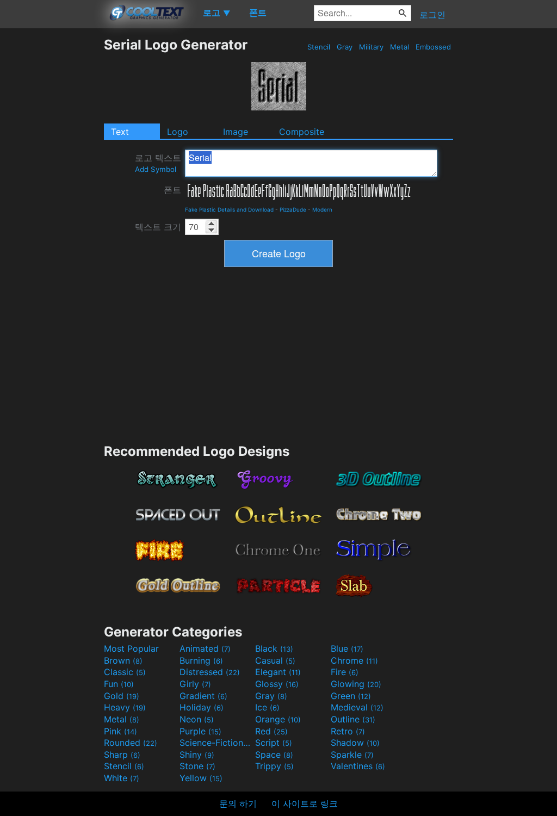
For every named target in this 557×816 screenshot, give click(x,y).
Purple (200, 731)
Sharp (122, 754)
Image (235, 131)
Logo (177, 131)
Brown (123, 660)
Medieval (357, 707)
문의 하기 (238, 803)
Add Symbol (155, 169)
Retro (348, 731)
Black (274, 648)
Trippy (274, 766)
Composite (301, 131)
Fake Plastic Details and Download (229, 209)
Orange (278, 719)
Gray (345, 46)
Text (120, 131)
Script (273, 742)
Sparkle (352, 754)
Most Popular (131, 648)
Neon (197, 719)
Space (274, 754)
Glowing (356, 683)
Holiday (202, 707)
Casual (275, 660)
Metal (399, 46)
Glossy (277, 683)
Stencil (318, 46)
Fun (119, 683)
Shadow (355, 742)
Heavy (125, 707)
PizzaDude (293, 209)
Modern (322, 209)
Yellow (201, 777)
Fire (344, 671)
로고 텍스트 (158, 163)
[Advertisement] (51, 199)
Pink (120, 731)
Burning (201, 660)
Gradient (203, 695)
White (121, 777)
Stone (197, 766)
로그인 (432, 14)
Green (351, 695)
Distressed (210, 671)
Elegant (278, 671)
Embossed (433, 46)
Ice (267, 707)
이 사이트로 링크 (304, 803)
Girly (195, 683)
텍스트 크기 (158, 226)
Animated (205, 648)
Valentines (358, 766)
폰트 (172, 189)
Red (271, 731)
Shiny (197, 754)
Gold (121, 695)
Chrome (354, 660)
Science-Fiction (216, 742)
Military (371, 46)
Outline (353, 719)
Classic (125, 671)
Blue (347, 648)
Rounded (130, 742)
